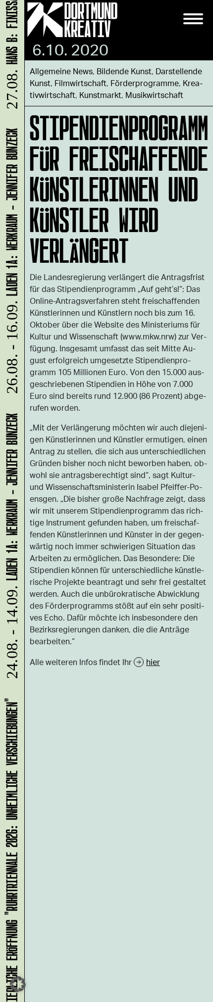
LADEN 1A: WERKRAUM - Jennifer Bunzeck (10, 550)
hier (153, 662)
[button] (18, 984)
